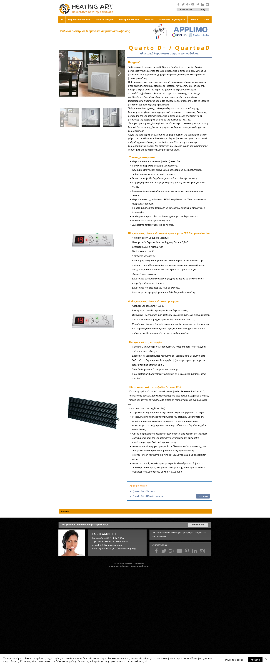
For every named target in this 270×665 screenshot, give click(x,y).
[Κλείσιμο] (266, 659)
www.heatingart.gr (127, 548)
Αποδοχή (255, 659)
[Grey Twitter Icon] (183, 4)
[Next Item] (119, 73)
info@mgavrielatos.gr (111, 545)
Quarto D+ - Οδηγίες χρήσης (148, 496)
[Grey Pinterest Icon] (198, 4)
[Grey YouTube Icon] (193, 4)
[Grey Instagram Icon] (207, 4)
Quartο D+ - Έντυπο (144, 491)
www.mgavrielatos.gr (103, 548)
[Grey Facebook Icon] (178, 4)
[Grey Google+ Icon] (188, 4)
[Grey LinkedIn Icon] (194, 551)
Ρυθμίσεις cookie (234, 659)
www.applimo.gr (141, 566)
